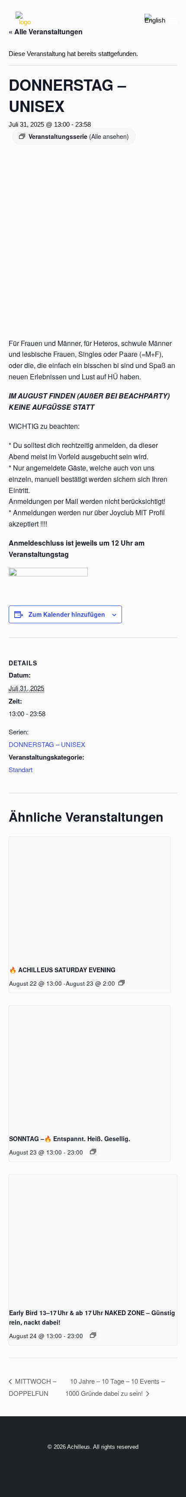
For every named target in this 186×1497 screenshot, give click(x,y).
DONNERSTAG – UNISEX (47, 744)
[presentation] (89, 897)
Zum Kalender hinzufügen (67, 614)
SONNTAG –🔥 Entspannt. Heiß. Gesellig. (69, 1138)
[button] (173, 20)
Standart (20, 769)
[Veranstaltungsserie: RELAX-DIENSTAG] (93, 1335)
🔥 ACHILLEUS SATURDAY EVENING (62, 969)
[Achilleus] (25, 21)
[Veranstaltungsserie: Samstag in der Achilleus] (122, 982)
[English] (154, 20)
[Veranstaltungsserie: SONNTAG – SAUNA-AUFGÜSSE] (93, 1151)
